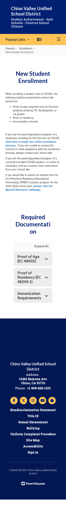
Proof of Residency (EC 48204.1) (29, 277)
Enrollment (25, 48)
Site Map (33, 440)
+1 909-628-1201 (39, 388)
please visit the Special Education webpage (29, 187)
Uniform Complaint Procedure (33, 434)
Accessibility (33, 446)
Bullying (33, 428)
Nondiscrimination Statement (33, 410)
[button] (17, 39)
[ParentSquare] (33, 483)
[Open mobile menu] (58, 39)
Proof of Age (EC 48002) (28, 258)
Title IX (33, 416)
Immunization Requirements (29, 295)
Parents (10, 48)
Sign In (33, 452)
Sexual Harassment (33, 422)
